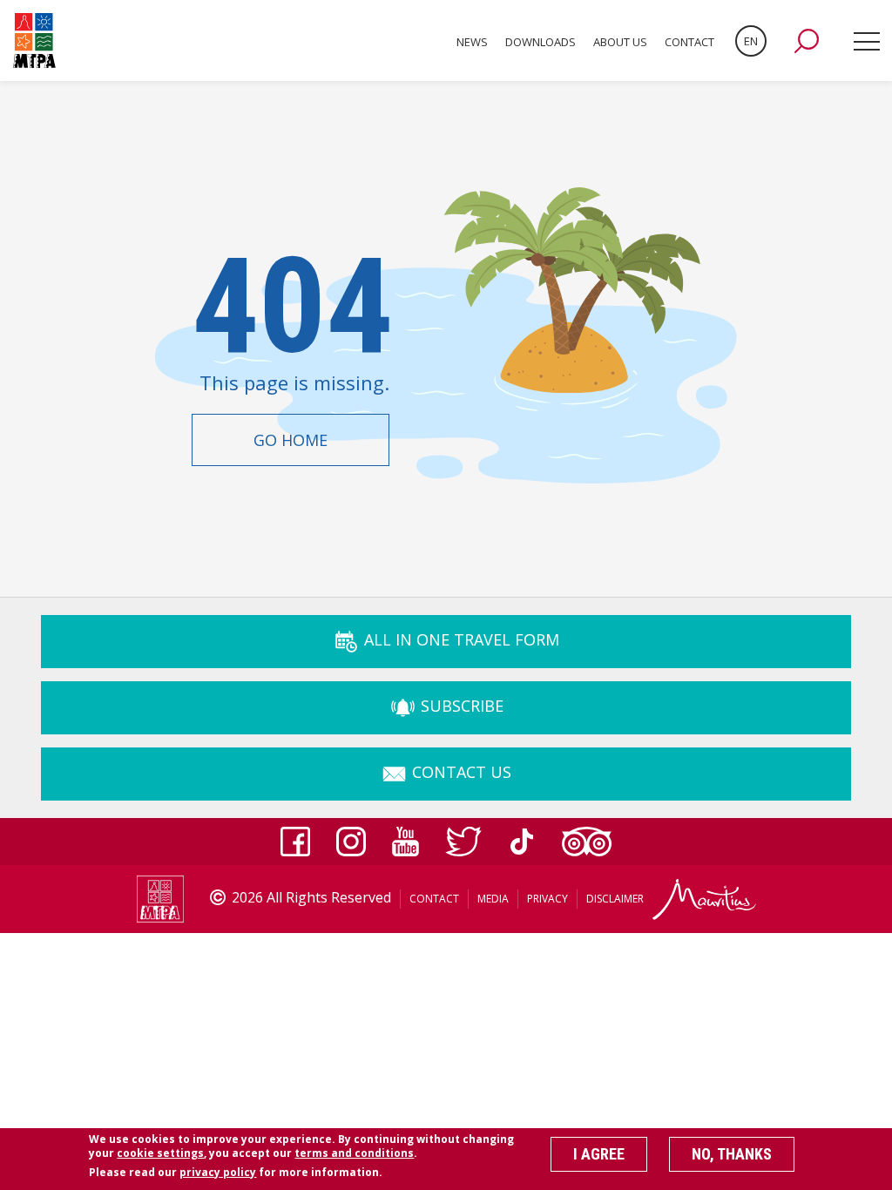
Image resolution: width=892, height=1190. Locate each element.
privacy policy (217, 1172)
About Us (620, 42)
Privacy (547, 898)
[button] (806, 41)
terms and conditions (354, 1153)
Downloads (540, 42)
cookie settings (160, 1153)
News (472, 42)
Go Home (290, 439)
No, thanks (732, 1154)
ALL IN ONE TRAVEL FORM (459, 639)
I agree (599, 1154)
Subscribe (459, 705)
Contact (689, 42)
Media (493, 898)
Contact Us (459, 771)
